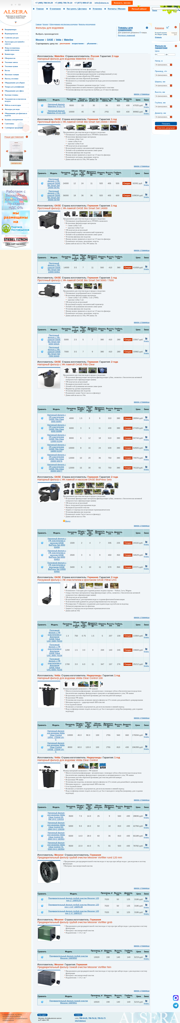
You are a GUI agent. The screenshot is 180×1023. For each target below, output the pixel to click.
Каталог (45, 24)
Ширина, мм (160, 82)
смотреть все (16, 163)
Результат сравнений (126, 35)
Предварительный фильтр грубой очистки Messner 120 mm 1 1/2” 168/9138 (73, 906)
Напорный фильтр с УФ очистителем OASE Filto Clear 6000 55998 (56, 428)
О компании (55, 9)
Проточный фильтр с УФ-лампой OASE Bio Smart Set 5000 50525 (54, 339)
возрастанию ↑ (78, 43)
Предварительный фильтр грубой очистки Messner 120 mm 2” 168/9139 (73, 899)
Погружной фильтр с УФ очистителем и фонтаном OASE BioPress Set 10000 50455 (56, 567)
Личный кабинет (139, 9)
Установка (97, 9)
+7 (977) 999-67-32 (83, 3)
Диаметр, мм (160, 113)
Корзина (159, 28)
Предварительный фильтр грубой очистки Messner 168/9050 (68, 957)
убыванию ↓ (92, 43)
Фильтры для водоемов (87, 24)
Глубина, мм (160, 103)
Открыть (158, 37)
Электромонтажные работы (16, 172)
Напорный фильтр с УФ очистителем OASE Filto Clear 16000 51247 (56, 448)
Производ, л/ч (161, 71)
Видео (67, 521)
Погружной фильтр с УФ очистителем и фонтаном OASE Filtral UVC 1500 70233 (54, 635)
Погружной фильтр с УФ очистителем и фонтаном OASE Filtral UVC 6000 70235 (54, 664)
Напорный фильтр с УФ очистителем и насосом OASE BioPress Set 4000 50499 (57, 542)
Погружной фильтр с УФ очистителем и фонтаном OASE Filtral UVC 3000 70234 (54, 650)
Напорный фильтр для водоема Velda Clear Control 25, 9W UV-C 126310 (56, 816)
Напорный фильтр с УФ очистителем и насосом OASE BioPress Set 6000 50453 (57, 554)
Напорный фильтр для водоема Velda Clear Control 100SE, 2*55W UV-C (56, 747)
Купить (146, 107)
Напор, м (159, 61)
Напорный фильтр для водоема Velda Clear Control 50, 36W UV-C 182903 (56, 835)
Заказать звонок (122, 3)
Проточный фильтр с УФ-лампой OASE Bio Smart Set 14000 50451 (54, 267)
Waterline (68, 40)
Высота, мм (160, 92)
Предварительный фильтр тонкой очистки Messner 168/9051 (68, 1002)
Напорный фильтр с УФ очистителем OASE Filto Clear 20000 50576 (56, 458)
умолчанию (65, 43)
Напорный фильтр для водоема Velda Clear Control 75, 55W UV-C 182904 (56, 845)
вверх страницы (141, 94)
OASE (50, 40)
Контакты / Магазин (116, 9)
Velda (58, 40)
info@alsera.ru (102, 3)
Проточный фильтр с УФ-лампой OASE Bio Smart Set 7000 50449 (54, 351)
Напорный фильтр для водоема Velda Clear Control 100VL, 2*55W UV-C (56, 735)
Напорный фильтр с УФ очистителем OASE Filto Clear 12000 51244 (56, 438)
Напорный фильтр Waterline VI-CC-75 (56, 105)
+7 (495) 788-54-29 (44, 3)
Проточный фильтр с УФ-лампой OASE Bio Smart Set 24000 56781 (53, 183)
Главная (40, 9)
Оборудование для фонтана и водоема (63, 24)
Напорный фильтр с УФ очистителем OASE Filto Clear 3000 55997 (56, 418)
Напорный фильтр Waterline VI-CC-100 (56, 112)
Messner (40, 40)
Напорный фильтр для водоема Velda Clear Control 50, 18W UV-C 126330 (56, 825)
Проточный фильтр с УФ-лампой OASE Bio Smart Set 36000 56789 (53, 195)
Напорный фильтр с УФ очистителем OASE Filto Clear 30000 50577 (56, 467)
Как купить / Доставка (77, 9)
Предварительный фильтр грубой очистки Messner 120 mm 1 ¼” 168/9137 (73, 912)
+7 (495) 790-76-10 (63, 3)
